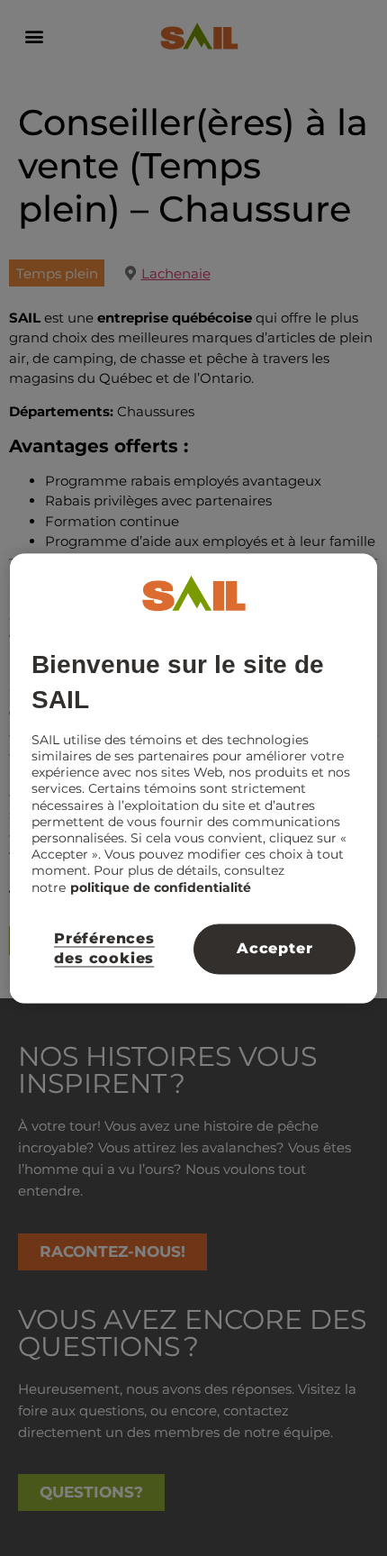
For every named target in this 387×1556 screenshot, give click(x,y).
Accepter (274, 948)
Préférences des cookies (104, 948)
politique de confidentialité (160, 887)
